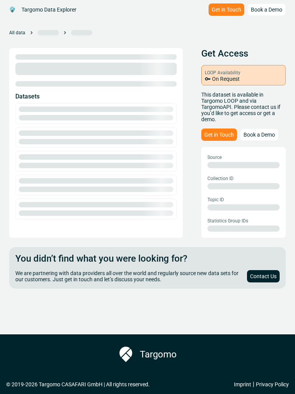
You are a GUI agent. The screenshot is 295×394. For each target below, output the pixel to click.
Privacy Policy (272, 384)
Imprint (242, 384)
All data (17, 32)
